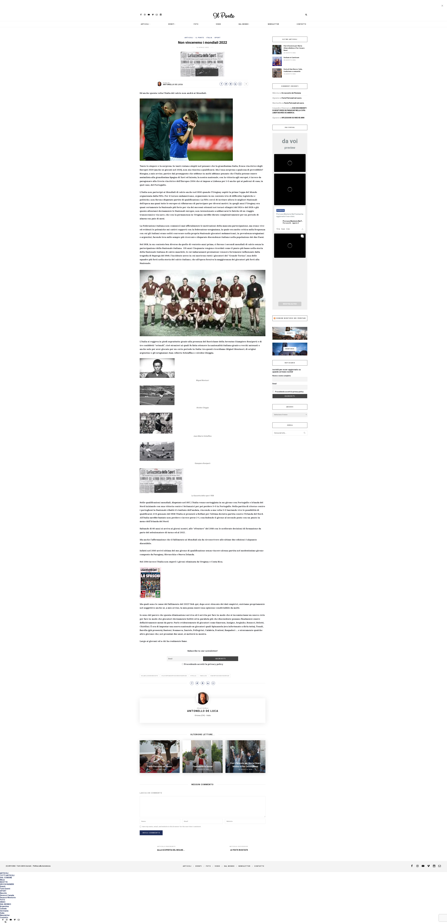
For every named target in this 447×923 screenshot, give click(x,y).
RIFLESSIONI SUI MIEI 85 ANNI (293, 118)
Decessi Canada (7, 895)
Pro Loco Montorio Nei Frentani (293, 221)
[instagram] (145, 15)
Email (274, 384)
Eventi (171, 24)
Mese (2, 880)
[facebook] (141, 15)
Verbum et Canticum (291, 57)
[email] (157, 15)
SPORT (218, 37)
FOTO (196, 24)
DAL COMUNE (6, 878)
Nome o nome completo (281, 376)
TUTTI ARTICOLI (7, 875)
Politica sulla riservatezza (41, 866)
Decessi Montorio (8, 897)
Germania (4, 911)
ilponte (275, 98)
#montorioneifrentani (219, 676)
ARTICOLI (145, 24)
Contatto (301, 24)
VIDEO (218, 24)
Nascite (3, 893)
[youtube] (149, 15)
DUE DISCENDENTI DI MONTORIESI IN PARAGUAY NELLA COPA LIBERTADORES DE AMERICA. (289, 110)
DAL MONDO (244, 24)
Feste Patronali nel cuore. (292, 98)
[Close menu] (443, 6)
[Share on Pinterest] (231, 84)
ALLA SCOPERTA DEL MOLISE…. (171, 850)
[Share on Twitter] (226, 84)
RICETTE (4, 882)
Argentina (4, 906)
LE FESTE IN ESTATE (239, 850)
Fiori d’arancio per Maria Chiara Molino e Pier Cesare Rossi (294, 48)
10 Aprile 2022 (202, 47)
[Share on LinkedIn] (235, 84)
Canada (3, 909)
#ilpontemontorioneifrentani (174, 676)
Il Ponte (223, 16)
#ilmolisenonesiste (149, 676)
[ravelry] (160, 15)
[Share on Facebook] (221, 84)
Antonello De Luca (173, 84)
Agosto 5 (295, 223)
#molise (203, 676)
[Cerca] (306, 15)
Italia (209, 37)
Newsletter (273, 24)
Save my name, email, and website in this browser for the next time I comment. (171, 826)
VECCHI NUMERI (7, 884)
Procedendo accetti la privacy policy (203, 664)
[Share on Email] (240, 84)
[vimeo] (153, 15)
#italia (193, 676)
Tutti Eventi (5, 889)
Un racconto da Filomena (291, 93)
